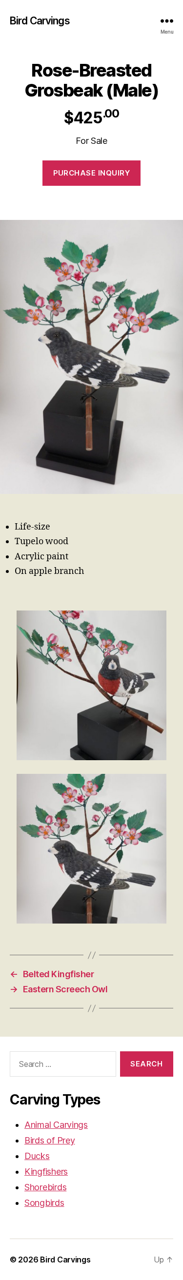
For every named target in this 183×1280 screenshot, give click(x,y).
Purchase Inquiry (91, 172)
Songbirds (44, 1203)
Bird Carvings (40, 21)
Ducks (37, 1156)
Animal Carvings (56, 1125)
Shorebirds (45, 1187)
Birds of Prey (49, 1140)
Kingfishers (46, 1171)
